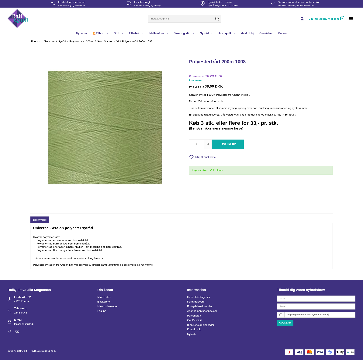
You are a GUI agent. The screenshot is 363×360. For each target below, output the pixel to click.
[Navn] (316, 298)
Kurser (282, 33)
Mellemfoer (156, 33)
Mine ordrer (104, 297)
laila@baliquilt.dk (24, 323)
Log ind (101, 310)
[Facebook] (9, 332)
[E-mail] (316, 306)
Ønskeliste (103, 301)
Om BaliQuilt (194, 320)
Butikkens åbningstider (200, 324)
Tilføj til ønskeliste (205, 156)
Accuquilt (224, 33)
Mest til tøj (247, 33)
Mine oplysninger (107, 306)
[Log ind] (302, 18)
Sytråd (204, 33)
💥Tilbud (98, 33)
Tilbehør (134, 33)
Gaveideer (266, 33)
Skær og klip (182, 33)
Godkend (285, 322)
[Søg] (217, 19)
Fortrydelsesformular (199, 306)
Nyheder (81, 33)
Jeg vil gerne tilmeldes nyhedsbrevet (307, 314)
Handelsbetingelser (198, 297)
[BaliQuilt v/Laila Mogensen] (18, 18)
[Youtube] (17, 332)
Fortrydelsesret (196, 301)
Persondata (194, 315)
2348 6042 (20, 312)
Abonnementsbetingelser (202, 310)
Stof (116, 33)
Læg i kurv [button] (228, 144)
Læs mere (195, 80)
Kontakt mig (194, 329)
